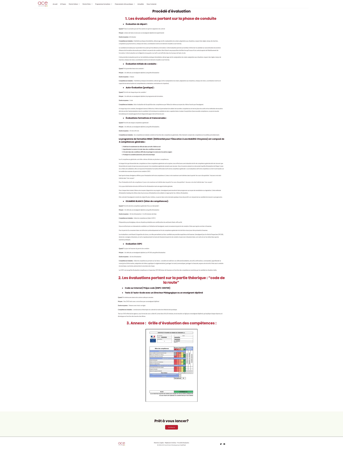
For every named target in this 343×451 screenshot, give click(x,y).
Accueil (55, 4)
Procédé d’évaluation (183, 442)
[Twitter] (221, 444)
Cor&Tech (183, 445)
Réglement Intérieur (170, 442)
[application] (79, 4)
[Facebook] (224, 444)
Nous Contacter (151, 4)
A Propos (63, 4)
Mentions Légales (159, 442)
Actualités (141, 4)
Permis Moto (87, 4)
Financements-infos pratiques (124, 4)
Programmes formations (102, 4)
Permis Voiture (73, 4)
